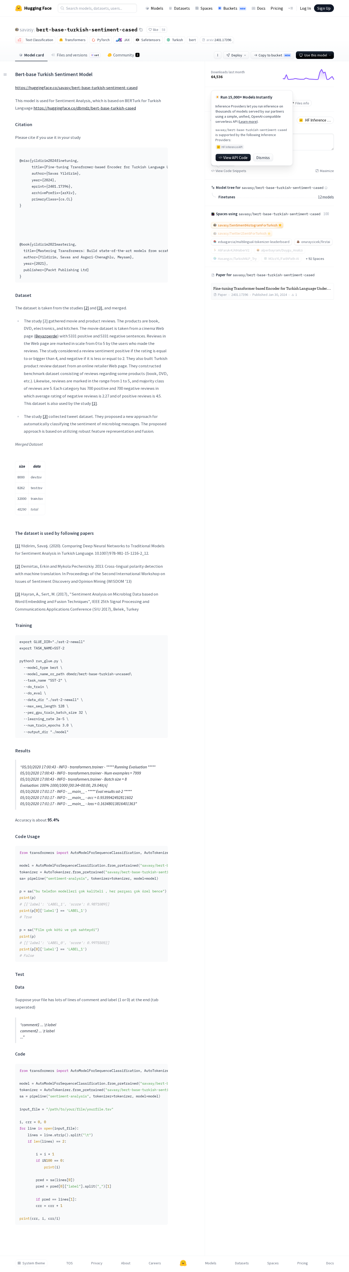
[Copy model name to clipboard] (141, 29)
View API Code (235, 157)
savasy (26, 29)
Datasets (182, 8)
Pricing (277, 8)
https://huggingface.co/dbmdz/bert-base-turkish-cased (84, 108)
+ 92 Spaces (315, 258)
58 (163, 29)
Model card (34, 54)
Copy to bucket (274, 55)
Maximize (327, 170)
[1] (94, 403)
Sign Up (324, 8)
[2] (86, 308)
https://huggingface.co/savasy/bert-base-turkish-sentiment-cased (76, 87)
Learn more (248, 121)
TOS (69, 1263)
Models (157, 8)
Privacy (96, 1263)
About (125, 1263)
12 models (326, 197)
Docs (261, 8)
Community (125, 54)
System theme (33, 1263)
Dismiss (263, 157)
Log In (305, 8)
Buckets (234, 8)
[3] (99, 308)
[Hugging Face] (183, 1263)
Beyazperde (46, 336)
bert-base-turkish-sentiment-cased (86, 29)
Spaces (207, 8)
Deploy (236, 55)
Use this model (315, 55)
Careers (155, 1263)
